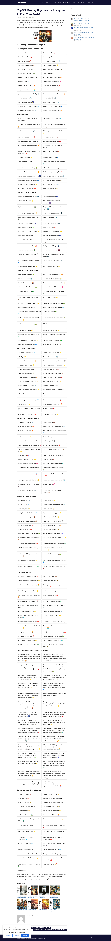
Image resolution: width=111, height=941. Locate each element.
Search (72, 8)
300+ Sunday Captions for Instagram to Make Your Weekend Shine (49, 930)
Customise (8, 935)
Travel (59, 2)
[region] (17, 931)
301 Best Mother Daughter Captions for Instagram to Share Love (34, 928)
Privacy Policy (91, 937)
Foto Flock (21, 2)
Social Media (76, 2)
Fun (42, 2)
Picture (54, 2)
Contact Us (90, 2)
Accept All (25, 935)
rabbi (27, 17)
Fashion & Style (66, 2)
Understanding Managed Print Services (83, 24)
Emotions (48, 2)
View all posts (37, 916)
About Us (83, 2)
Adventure (31, 17)
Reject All (17, 935)
